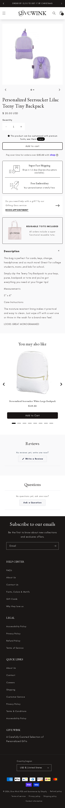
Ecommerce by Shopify (37, 791)
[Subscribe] (55, 546)
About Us (11, 577)
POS (21, 791)
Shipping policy (50, 796)
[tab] (14, 423)
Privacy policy (34, 796)
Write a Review (36, 459)
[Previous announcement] (3, 3)
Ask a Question (34, 503)
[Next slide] (61, 384)
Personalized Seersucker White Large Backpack (32, 401)
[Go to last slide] (4, 384)
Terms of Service (15, 648)
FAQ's (9, 570)
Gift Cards (12, 599)
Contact (10, 675)
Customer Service (15, 696)
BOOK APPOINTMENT (17, 210)
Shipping (10, 689)
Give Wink (14, 791)
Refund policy (56, 791)
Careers (10, 682)
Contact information (34, 801)
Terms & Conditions (16, 711)
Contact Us (12, 584)
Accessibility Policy (16, 626)
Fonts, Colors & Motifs (18, 591)
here (40, 139)
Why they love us (15, 606)
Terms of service (19, 796)
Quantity (7, 120)
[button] (3, 13)
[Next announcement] (61, 3)
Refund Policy (13, 640)
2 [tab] (33, 89)
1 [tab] (31, 90)
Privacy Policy (13, 633)
